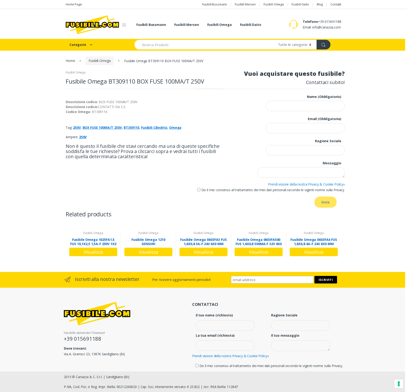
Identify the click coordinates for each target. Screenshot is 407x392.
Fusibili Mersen (245, 4)
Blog (320, 4)
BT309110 (131, 127)
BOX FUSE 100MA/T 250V (102, 127)
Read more (93, 252)
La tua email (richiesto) (215, 335)
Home (70, 60)
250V (77, 127)
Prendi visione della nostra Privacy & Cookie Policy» (306, 184)
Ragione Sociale (284, 315)
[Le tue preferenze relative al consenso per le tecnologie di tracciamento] (398, 383)
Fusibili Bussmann (214, 4)
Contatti (335, 4)
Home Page (74, 4)
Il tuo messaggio (285, 335)
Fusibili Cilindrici (154, 127)
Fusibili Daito (300, 4)
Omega (175, 127)
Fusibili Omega (274, 4)
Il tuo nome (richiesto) (214, 315)
